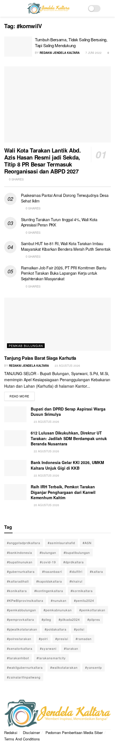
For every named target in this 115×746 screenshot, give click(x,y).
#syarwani (48, 648)
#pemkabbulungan (21, 610)
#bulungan (48, 552)
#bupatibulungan (77, 552)
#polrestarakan (19, 638)
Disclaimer (31, 732)
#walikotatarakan (64, 667)
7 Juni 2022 (93, 53)
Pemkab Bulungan (26, 345)
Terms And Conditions (22, 739)
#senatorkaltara (19, 648)
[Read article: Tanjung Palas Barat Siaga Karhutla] (57, 324)
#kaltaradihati (18, 581)
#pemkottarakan (92, 610)
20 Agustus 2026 (46, 505)
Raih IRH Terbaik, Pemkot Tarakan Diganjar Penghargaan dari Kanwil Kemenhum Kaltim (63, 492)
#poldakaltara (55, 629)
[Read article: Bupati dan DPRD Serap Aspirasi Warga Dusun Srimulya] (15, 414)
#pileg (46, 619)
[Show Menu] (6, 8)
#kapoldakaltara (49, 581)
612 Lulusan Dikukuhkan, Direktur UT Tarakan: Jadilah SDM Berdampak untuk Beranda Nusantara (69, 438)
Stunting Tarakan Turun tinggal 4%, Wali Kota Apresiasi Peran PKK (59, 222)
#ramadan (84, 638)
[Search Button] (108, 8)
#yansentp (93, 667)
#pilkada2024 (69, 619)
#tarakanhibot (18, 658)
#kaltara (96, 571)
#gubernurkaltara (21, 571)
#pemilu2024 (84, 600)
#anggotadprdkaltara (23, 542)
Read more (22, 395)
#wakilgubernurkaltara (25, 667)
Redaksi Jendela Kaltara (60, 53)
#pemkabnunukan (58, 610)
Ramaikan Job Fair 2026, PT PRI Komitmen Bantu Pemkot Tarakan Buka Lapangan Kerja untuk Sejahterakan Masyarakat (63, 273)
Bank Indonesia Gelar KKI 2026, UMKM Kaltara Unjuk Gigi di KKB (67, 465)
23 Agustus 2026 (67, 366)
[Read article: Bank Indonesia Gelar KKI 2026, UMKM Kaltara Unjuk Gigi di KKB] (15, 468)
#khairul (76, 581)
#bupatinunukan (19, 562)
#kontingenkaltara (48, 590)
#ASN (87, 542)
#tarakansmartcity (51, 658)
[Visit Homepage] (48, 8)
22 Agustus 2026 (46, 451)
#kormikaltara (82, 590)
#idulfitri (76, 571)
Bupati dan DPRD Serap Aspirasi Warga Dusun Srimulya (68, 411)
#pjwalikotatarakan (22, 629)
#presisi (61, 638)
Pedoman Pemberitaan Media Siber (74, 732)
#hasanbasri (52, 571)
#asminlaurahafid (61, 542)
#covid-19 (48, 562)
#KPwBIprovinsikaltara (25, 600)
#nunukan (58, 600)
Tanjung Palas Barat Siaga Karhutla (40, 358)
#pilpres (93, 619)
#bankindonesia (19, 552)
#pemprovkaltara (20, 619)
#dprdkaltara (73, 562)
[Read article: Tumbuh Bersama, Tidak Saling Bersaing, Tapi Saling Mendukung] (18, 47)
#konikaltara (17, 590)
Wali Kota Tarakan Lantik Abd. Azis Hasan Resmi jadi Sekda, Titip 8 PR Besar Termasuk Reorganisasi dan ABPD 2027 (42, 160)
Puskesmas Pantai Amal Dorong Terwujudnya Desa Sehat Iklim (64, 198)
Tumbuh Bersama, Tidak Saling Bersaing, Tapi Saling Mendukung (71, 42)
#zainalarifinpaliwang (23, 677)
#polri (43, 638)
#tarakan (71, 648)
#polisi (79, 629)
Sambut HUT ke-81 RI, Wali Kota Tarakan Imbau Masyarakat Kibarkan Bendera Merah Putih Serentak (66, 246)
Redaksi (10, 732)
